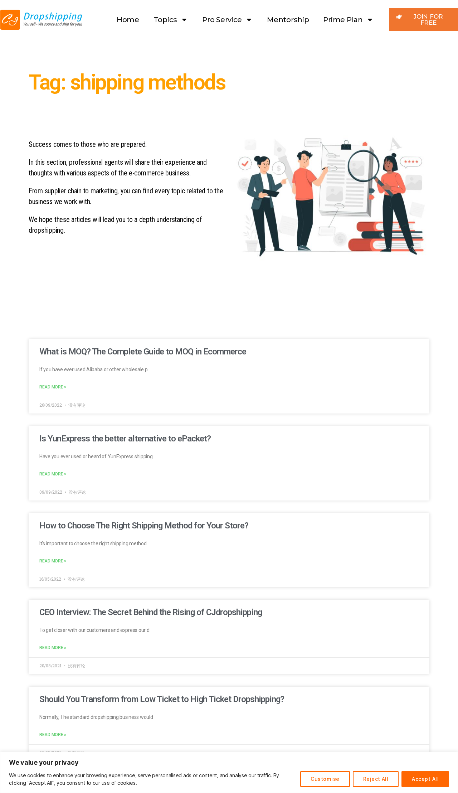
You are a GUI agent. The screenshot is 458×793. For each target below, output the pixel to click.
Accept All (425, 779)
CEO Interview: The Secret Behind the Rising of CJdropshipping (150, 612)
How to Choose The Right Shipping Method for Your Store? (143, 526)
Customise (325, 779)
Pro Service (222, 19)
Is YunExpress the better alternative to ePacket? (125, 439)
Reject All (376, 779)
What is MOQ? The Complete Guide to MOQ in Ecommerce (142, 352)
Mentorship (288, 19)
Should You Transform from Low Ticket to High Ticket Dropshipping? (161, 699)
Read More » (52, 387)
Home (128, 19)
